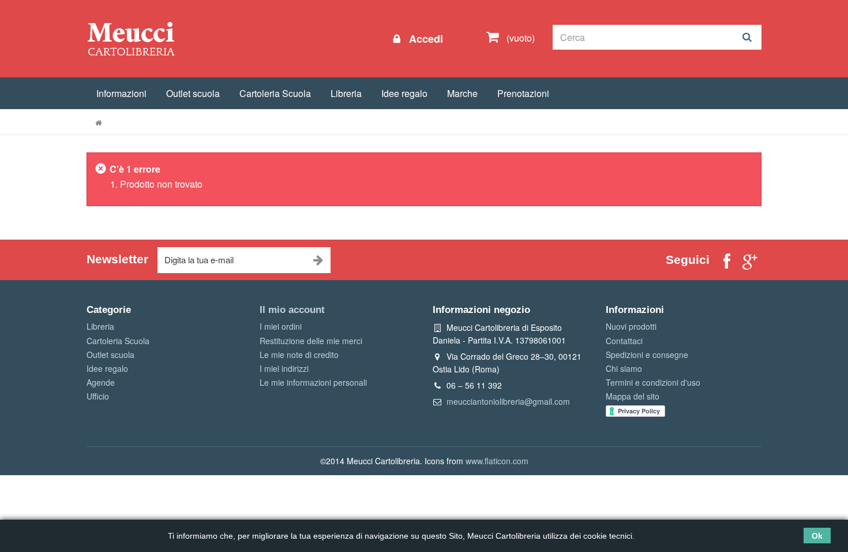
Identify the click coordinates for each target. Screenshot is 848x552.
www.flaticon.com (497, 461)
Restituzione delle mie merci (311, 340)
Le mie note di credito (299, 354)
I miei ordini (281, 326)
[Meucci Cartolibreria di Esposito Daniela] (131, 38)
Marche (462, 93)
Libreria (346, 93)
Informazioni (121, 93)
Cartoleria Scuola (275, 93)
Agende (101, 382)
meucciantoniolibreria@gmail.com (508, 401)
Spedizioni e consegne (647, 354)
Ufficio (98, 396)
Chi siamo (624, 368)
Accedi (424, 38)
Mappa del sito (632, 396)
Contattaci (624, 340)
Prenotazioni (523, 93)
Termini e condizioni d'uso (653, 382)
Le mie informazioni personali (313, 382)
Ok (817, 535)
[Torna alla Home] (98, 122)
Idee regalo (404, 93)
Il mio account (292, 309)
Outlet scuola (193, 93)
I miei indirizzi (284, 368)
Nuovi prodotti (631, 326)
